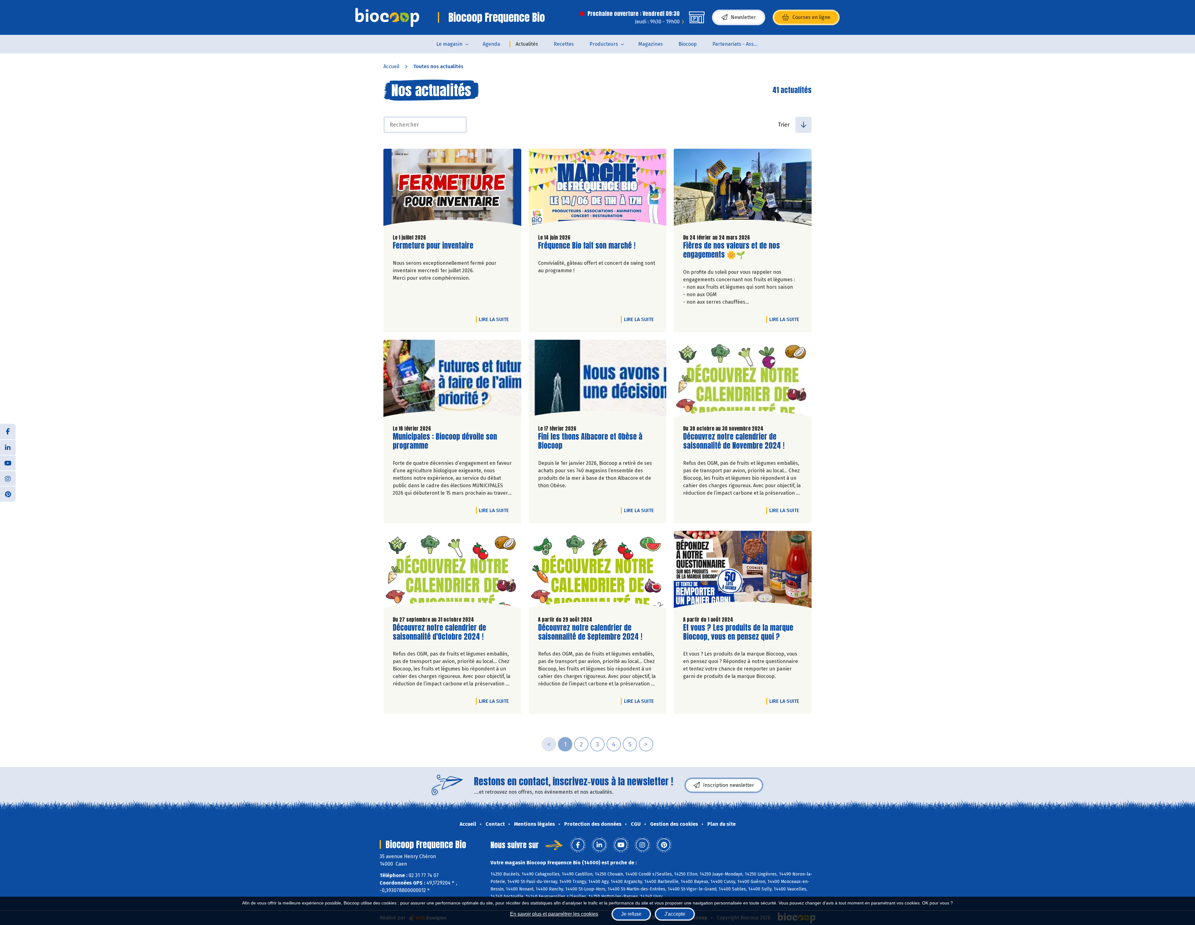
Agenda (491, 44)
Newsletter (743, 17)
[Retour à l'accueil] (387, 17)
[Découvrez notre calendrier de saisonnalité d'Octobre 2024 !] (452, 571)
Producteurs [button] (603, 44)
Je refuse (631, 914)
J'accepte (674, 914)
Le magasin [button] (449, 44)
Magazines (650, 44)
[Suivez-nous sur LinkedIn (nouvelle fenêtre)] (8, 447)
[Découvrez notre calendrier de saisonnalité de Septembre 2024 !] (598, 571)
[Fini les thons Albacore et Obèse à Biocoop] (598, 380)
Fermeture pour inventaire (433, 245)
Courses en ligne (811, 17)
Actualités (527, 44)
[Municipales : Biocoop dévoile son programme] (452, 380)
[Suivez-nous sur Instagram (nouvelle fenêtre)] (8, 478)
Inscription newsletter (728, 785)
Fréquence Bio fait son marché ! (586, 245)
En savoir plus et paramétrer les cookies (554, 914)
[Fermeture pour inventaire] (452, 189)
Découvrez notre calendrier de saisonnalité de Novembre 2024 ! (734, 441)
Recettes (564, 44)
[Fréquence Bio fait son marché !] (598, 189)
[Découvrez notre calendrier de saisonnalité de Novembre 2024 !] (743, 380)
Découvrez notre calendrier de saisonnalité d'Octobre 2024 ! (439, 632)
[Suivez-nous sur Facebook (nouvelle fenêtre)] (8, 431)
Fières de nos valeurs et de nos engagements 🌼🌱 (731, 250)
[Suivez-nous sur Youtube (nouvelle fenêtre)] (8, 462)
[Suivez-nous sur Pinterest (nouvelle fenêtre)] (8, 494)
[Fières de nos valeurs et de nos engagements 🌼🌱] (743, 189)
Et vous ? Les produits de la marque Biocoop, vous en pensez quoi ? (738, 632)
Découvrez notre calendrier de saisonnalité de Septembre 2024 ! (590, 632)
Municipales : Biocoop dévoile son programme (445, 441)
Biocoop (687, 44)
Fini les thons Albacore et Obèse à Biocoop (590, 441)
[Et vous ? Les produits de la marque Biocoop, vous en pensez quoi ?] (743, 571)
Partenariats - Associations (739, 44)
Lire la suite (495, 319)
